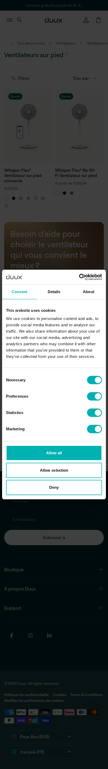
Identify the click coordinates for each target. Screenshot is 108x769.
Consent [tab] (19, 291)
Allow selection (54, 470)
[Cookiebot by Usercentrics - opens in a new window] (79, 277)
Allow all (54, 453)
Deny (54, 487)
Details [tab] (54, 291)
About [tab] (88, 291)
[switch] (94, 396)
